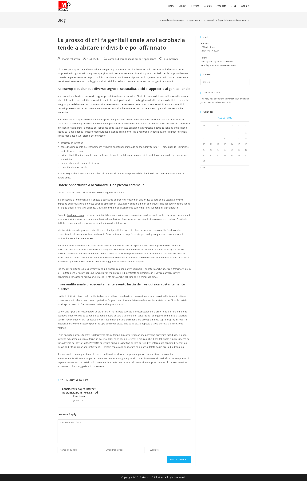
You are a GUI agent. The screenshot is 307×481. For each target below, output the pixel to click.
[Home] (155, 20)
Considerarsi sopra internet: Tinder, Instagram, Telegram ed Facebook (79, 392)
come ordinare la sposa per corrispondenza (132, 58)
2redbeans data (75, 215)
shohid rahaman (71, 58)
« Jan (203, 167)
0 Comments (171, 58)
